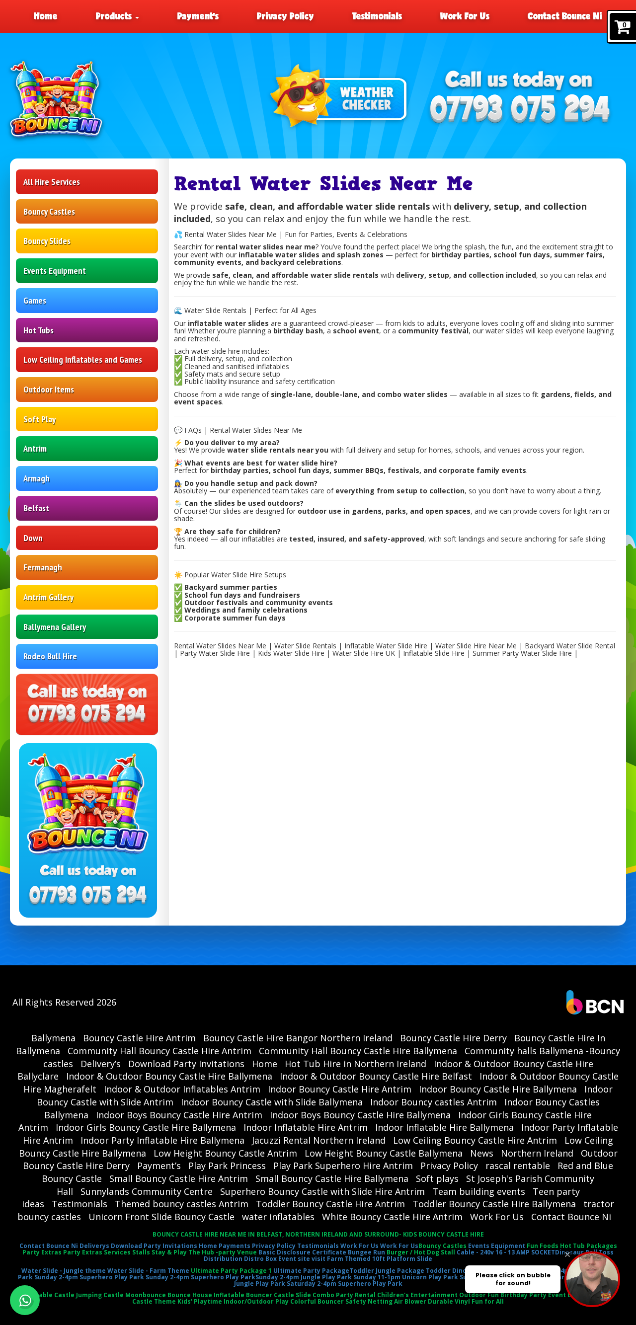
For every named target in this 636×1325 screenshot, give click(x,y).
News (481, 1153)
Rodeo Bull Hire (50, 656)
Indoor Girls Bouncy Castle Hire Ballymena (146, 1127)
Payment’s (198, 16)
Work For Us (464, 16)
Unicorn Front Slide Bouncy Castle (161, 1217)
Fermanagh (42, 567)
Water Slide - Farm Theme (148, 1270)
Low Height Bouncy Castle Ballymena (384, 1153)
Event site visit (301, 1258)
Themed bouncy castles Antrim (181, 1204)
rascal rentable (517, 1165)
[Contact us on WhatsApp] (25, 1300)
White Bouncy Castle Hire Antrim (392, 1217)
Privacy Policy (285, 16)
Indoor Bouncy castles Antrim (433, 1102)
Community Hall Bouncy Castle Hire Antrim (159, 1051)
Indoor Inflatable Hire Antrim (305, 1127)
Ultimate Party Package (311, 1270)
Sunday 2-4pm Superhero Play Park (89, 1277)
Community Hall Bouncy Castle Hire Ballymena (358, 1051)
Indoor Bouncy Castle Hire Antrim (339, 1089)
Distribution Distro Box (240, 1258)
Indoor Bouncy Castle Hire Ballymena (498, 1089)
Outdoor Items (48, 389)
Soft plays (437, 1178)
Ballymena (53, 1038)
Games (34, 300)
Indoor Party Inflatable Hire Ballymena (162, 1140)
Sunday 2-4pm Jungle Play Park (303, 1277)
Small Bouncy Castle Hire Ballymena (331, 1178)
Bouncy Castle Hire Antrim (139, 1038)
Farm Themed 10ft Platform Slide (379, 1258)
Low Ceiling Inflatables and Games (82, 359)
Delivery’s (100, 1064)
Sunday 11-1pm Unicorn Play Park (405, 1277)
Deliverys (94, 1246)
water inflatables (278, 1217)
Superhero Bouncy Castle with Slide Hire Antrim (322, 1191)
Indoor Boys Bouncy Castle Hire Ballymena (360, 1115)
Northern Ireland (537, 1153)
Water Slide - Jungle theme (63, 1270)
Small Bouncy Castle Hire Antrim (178, 1178)
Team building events (478, 1191)
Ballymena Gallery (54, 626)
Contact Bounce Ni (565, 16)
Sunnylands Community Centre (146, 1191)
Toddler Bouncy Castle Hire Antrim (330, 1204)
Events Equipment (54, 270)
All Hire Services (51, 181)
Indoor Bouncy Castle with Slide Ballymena (272, 1102)
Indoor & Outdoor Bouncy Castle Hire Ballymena (169, 1076)
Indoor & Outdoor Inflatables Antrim (182, 1089)
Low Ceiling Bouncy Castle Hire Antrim (475, 1140)
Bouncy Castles (49, 211)
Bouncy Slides (47, 240)
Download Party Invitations (186, 1064)
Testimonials (377, 16)
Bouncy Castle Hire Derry (453, 1038)
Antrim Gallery (48, 597)
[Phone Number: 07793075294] (520, 110)
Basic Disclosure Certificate (302, 1252)
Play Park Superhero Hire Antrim (343, 1165)
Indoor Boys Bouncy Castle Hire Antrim (179, 1115)
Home (46, 16)
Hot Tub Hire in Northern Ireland (355, 1064)
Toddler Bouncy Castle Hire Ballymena (494, 1204)
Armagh (36, 478)
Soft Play (39, 419)
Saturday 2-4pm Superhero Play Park (344, 1283)
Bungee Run (366, 1252)
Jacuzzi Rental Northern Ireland (319, 1140)
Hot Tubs (38, 330)
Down (33, 538)
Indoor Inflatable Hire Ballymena (444, 1127)
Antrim (35, 448)
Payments (234, 1246)
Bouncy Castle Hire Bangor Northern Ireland (298, 1038)
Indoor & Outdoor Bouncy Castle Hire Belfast (376, 1076)
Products (115, 16)
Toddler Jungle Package (386, 1270)
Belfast (36, 508)
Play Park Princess (227, 1165)
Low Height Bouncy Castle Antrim (225, 1153)
